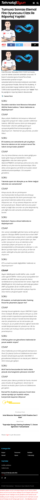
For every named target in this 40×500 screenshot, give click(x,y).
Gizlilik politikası (6, 465)
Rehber (29, 452)
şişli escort (20, 499)
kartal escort (32, 494)
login (7, 435)
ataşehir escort (4, 494)
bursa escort (4, 492)
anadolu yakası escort (7, 490)
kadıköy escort (4, 497)
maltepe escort (14, 494)
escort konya (4, 499)
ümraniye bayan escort (21, 490)
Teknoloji (30, 455)
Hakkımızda (5, 468)
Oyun (16, 455)
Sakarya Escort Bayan (23, 492)
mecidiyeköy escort (31, 499)
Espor (3, 452)
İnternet (17, 452)
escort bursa (12, 492)
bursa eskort (33, 490)
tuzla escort (34, 492)
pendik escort (24, 494)
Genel (3, 455)
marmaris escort (33, 497)
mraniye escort (14, 497)
